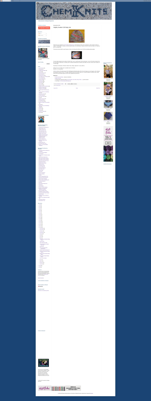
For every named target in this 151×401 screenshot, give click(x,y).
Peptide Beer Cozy (42, 142)
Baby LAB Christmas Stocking (43, 158)
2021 (40, 211)
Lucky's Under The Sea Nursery (44, 89)
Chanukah (40, 69)
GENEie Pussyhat (42, 137)
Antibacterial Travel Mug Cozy (44, 127)
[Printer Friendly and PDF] (75, 84)
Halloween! (41, 80)
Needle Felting (41, 95)
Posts (40, 33)
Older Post (98, 88)
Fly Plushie (40, 171)
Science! (40, 108)
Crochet (40, 71)
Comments (41, 35)
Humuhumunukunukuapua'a (43, 177)
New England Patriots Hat (43, 183)
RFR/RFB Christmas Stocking (43, 191)
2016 (40, 218)
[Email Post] (65, 83)
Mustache (40, 182)
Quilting (40, 104)
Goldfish (40, 175)
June (41, 236)
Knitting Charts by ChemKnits (43, 86)
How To (40, 83)
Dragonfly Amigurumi (42, 167)
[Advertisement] (42, 310)
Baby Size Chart (58, 78)
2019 (40, 214)
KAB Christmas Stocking (43, 178)
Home (77, 88)
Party (40, 97)
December (41, 228)
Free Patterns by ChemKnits (43, 76)
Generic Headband (42, 172)
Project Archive (58, 85)
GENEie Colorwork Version (43, 134)
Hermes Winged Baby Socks (43, 176)
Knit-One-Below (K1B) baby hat (69, 44)
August (41, 233)
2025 (40, 206)
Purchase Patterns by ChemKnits (44, 102)
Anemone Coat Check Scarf (108, 120)
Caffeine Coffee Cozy (42, 129)
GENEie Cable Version (42, 133)
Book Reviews (41, 68)
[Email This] (68, 83)
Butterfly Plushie (41, 164)
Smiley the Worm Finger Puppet (44, 192)
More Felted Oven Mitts (43, 242)
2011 (40, 225)
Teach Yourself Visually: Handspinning (43, 248)
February (41, 262)
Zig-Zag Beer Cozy (42, 200)
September (42, 232)
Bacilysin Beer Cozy (42, 128)
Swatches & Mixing (42, 111)
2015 (40, 220)
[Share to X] (70, 83)
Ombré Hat (40, 184)
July (40, 235)
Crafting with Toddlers (42, 70)
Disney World (41, 74)
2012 (40, 224)
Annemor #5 (42, 246)
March (41, 261)
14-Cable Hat (41, 153)
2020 (40, 213)
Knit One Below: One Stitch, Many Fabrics (74, 79)
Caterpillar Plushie (42, 165)
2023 (40, 209)
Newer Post (55, 88)
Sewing (40, 110)
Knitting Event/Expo (42, 87)
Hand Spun (41, 82)
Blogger (91, 393)
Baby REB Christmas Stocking (44, 159)
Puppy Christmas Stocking (43, 187)
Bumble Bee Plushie (42, 161)
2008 (40, 267)
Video (40, 112)
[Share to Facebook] (71, 83)
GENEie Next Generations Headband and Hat (43, 136)
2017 (40, 217)
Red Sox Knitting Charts (43, 190)
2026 (40, 204)
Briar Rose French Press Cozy (44, 160)
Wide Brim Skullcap (42, 199)
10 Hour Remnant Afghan (43, 152)
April (41, 259)
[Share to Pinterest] (72, 83)
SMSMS (40, 107)
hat (56, 71)
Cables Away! (42, 241)
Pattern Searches (41, 98)
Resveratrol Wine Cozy (42, 143)
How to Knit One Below (59, 77)
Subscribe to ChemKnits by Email (43, 290)
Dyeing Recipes (41, 75)
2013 (40, 222)
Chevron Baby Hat (42, 166)
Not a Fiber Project (42, 96)
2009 (40, 265)
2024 (40, 207)
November (41, 229)
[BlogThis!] (69, 83)
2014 (40, 221)
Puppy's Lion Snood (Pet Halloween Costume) (43, 189)
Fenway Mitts (41, 170)
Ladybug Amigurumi (42, 181)
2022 (40, 210)
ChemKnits (58, 83)
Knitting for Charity (42, 88)
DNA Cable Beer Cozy (42, 130)
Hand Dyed (41, 81)
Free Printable (41, 77)
